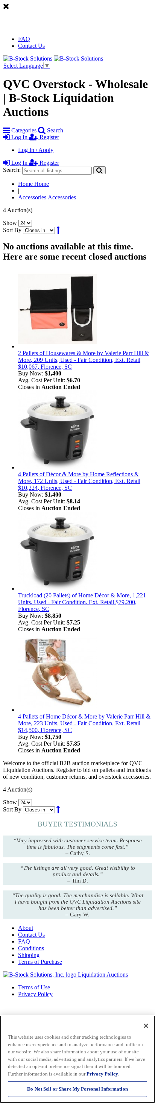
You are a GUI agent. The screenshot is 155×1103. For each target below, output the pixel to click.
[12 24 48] (25, 223)
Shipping (29, 955)
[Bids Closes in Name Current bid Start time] (39, 230)
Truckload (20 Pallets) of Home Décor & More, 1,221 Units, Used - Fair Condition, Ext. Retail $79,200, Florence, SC (82, 602)
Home (33, 184)
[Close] (146, 1026)
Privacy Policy (35, 994)
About (25, 928)
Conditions (31, 948)
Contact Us (31, 46)
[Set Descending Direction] (58, 230)
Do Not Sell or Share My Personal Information (77, 1089)
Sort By (12, 230)
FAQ (24, 39)
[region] (77, 1059)
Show (10, 223)
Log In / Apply (35, 150)
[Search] (99, 170)
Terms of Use (34, 987)
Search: (12, 170)
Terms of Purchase (40, 962)
